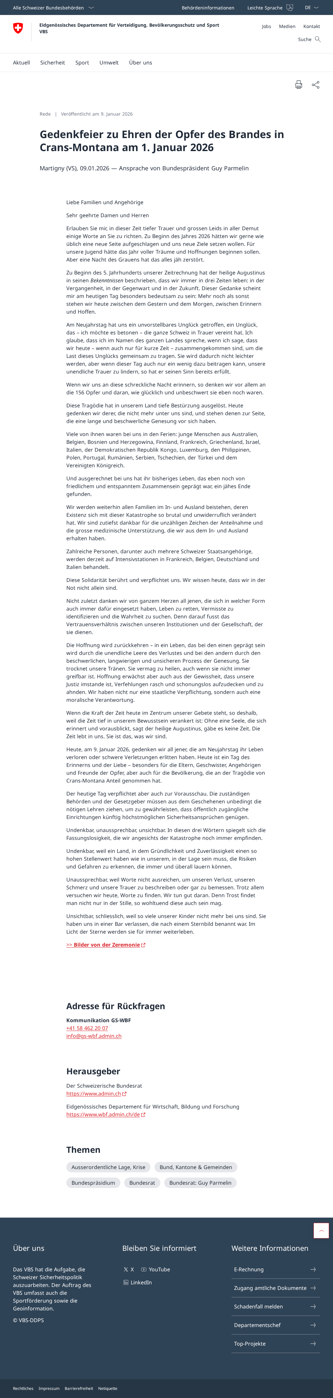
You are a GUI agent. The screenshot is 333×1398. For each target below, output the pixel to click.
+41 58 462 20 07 (87, 1028)
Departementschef (257, 1325)
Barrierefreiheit (79, 1388)
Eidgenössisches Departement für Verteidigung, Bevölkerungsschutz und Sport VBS (130, 28)
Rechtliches (23, 1388)
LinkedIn (141, 1282)
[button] (21, 62)
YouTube (159, 1269)
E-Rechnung (249, 1269)
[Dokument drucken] (298, 84)
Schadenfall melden (258, 1306)
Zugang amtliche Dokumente (270, 1288)
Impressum (49, 1388)
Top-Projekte (250, 1343)
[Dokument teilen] (315, 84)
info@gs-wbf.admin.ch (94, 1035)
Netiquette (107, 1388)
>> (103, 944)
